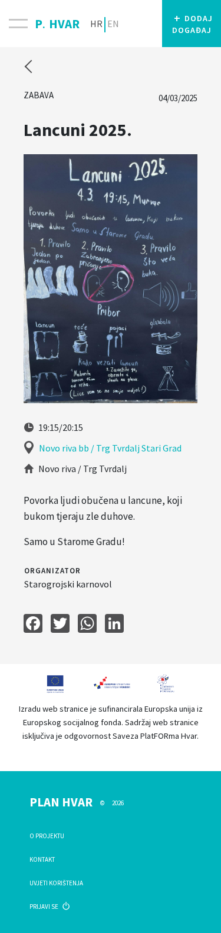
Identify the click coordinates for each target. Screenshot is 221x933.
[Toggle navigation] (17, 23)
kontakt (42, 859)
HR (96, 23)
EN (113, 23)
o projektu (46, 836)
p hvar (57, 22)
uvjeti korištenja (56, 883)
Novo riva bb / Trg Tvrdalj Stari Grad (110, 448)
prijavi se (44, 906)
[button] (191, 23)
